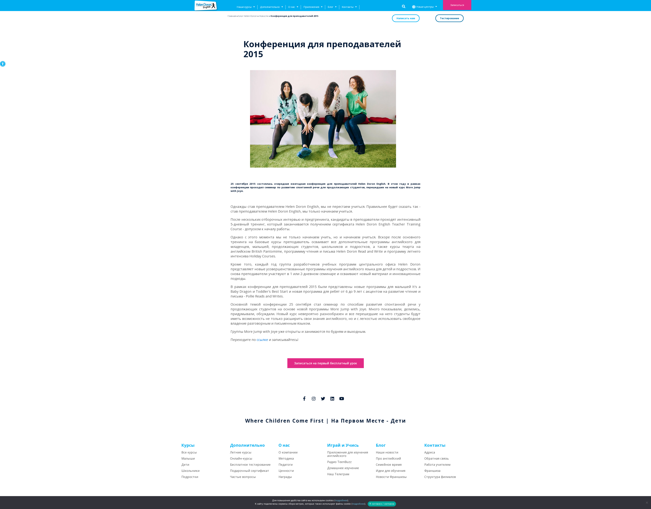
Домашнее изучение (343, 468)
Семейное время (389, 464)
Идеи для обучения (390, 470)
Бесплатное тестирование (250, 464)
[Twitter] (323, 398)
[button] (2, 64)
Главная (232, 15)
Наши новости (387, 452)
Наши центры (425, 6)
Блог (330, 6)
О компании (288, 452)
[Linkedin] (332, 398)
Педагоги (286, 464)
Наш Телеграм (338, 474)
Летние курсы (240, 452)
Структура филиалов (440, 476)
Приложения (311, 6)
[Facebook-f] (304, 398)
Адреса (429, 452)
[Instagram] (313, 398)
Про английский (388, 458)
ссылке (263, 339)
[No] (646, 502)
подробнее (341, 500)
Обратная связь (436, 458)
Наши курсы (244, 6)
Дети (185, 464)
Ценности (286, 470)
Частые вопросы (243, 476)
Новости (263, 15)
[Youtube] (341, 398)
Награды (285, 476)
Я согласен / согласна (381, 503)
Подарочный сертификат (249, 470)
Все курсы (189, 452)
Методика (286, 458)
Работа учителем (437, 464)
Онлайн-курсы (241, 458)
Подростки (189, 476)
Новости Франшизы (391, 476)
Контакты (347, 6)
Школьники (190, 470)
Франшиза (432, 470)
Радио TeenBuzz (339, 461)
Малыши (188, 458)
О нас (291, 6)
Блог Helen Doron (247, 15)
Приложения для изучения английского (347, 454)
